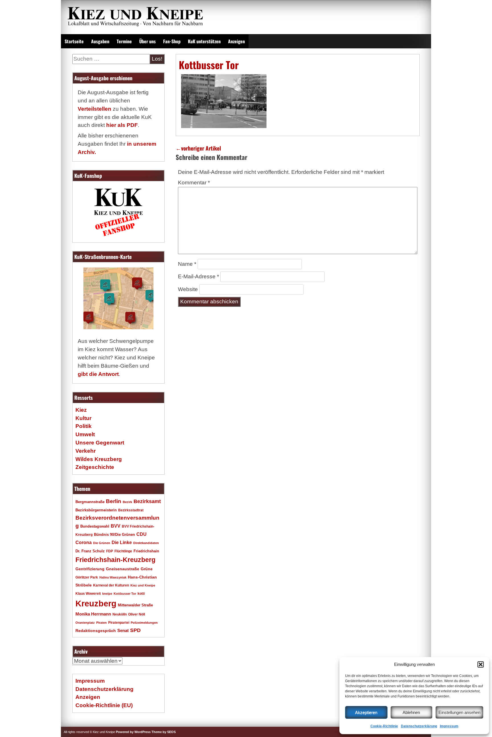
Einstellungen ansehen (459, 712)
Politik (83, 426)
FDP (109, 551)
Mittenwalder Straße (135, 605)
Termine (124, 41)
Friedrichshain (146, 551)
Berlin (113, 501)
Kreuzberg (95, 603)
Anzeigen (236, 41)
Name (187, 264)
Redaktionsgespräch (95, 631)
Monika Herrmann (93, 614)
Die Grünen (101, 543)
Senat (123, 630)
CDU (141, 534)
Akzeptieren (366, 712)
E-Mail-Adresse (198, 276)
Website (188, 289)
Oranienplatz (85, 622)
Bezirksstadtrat (131, 510)
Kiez (81, 410)
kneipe (107, 593)
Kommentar (194, 183)
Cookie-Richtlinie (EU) (104, 705)
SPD (135, 630)
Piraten (101, 622)
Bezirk (127, 502)
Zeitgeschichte (94, 467)
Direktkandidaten (146, 543)
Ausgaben (100, 41)
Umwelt (85, 434)
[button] (480, 664)
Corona (83, 542)
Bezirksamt (147, 501)
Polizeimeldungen (144, 622)
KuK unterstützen (204, 41)
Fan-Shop (172, 41)
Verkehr (85, 451)
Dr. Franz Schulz (90, 551)
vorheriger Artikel (198, 148)
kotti (141, 593)
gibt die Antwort (98, 374)
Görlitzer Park (86, 577)
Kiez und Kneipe (142, 585)
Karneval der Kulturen (111, 585)
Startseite (74, 41)
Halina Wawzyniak (112, 577)
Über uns (147, 41)
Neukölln (119, 614)
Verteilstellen (94, 109)
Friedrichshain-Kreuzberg (115, 559)
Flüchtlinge (123, 551)
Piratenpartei (118, 623)
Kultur (83, 418)
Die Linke (122, 542)
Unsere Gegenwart (99, 443)
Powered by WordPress (133, 732)
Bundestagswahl (94, 526)
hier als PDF (122, 125)
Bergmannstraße (89, 502)
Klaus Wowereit (88, 594)
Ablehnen (411, 712)
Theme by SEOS (163, 732)
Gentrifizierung (89, 569)
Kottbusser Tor (125, 593)
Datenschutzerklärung (419, 726)
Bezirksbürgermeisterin (96, 510)
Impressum (449, 726)
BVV (115, 525)
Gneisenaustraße (122, 569)
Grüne (147, 569)
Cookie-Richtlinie (384, 726)
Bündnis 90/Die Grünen (114, 535)
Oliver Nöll (136, 614)
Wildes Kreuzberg (98, 459)
